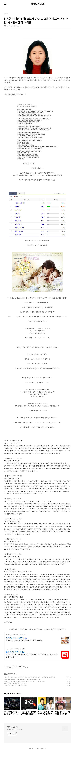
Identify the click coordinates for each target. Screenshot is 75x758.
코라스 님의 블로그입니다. (14, 730)
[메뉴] (5, 4)
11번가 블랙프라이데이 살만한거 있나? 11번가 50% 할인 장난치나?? (21, 679)
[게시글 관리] (12, 666)
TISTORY (38, 748)
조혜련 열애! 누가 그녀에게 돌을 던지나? (14, 683)
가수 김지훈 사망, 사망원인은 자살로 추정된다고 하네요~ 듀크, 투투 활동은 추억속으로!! (25, 681)
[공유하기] (10, 666)
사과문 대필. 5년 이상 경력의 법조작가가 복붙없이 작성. (24, 640)
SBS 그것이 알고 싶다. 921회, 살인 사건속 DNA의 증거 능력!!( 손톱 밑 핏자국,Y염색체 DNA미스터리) (28, 677)
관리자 (44, 748)
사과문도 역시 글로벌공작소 (16, 638)
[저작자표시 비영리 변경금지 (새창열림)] (25, 667)
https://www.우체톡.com (14, 649)
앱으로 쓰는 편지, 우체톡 (15, 652)
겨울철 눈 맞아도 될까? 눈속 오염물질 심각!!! (15, 685)
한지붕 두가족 (37, 4)
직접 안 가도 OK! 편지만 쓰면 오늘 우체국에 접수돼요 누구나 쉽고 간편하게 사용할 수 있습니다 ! (31, 655)
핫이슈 (5, 674)
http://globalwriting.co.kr (14, 635)
